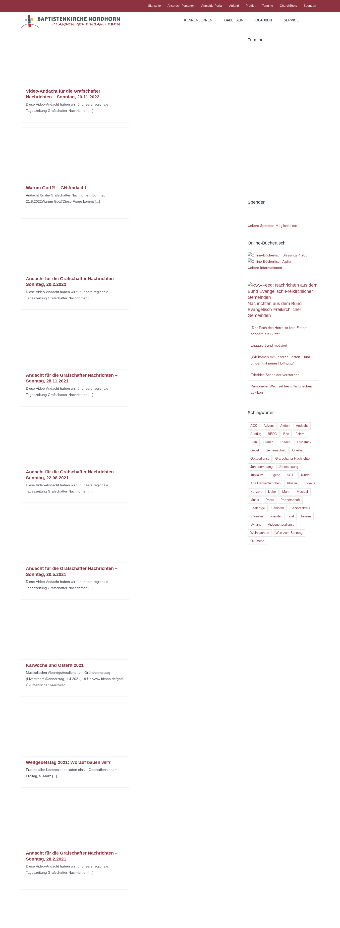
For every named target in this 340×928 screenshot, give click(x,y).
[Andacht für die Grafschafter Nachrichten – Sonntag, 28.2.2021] (75, 820)
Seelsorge (257, 508)
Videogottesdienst (281, 524)
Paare (270, 500)
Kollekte (309, 483)
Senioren (277, 508)
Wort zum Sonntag (289, 533)
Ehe (286, 434)
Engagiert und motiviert (269, 345)
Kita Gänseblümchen (265, 483)
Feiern (299, 434)
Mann (286, 492)
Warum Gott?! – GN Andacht (56, 187)
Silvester (256, 516)
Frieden (285, 442)
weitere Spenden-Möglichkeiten (272, 226)
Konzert (256, 492)
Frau (253, 442)
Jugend (275, 475)
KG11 (291, 475)
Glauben (298, 450)
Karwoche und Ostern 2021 (55, 665)
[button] (312, 20)
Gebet (254, 450)
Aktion (284, 426)
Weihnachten (259, 533)
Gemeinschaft (276, 450)
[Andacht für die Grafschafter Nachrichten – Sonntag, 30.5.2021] (75, 535)
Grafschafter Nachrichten (293, 458)
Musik (254, 500)
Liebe (272, 492)
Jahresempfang (261, 467)
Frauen (268, 442)
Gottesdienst (259, 458)
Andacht (302, 426)
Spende (275, 516)
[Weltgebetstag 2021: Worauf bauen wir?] (75, 729)
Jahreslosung (288, 467)
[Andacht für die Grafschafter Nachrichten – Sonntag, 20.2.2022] (75, 246)
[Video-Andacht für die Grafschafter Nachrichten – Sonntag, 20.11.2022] (75, 58)
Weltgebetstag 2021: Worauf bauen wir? (68, 762)
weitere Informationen (265, 268)
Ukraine (255, 524)
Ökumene (257, 541)
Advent (269, 426)
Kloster (292, 483)
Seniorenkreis (300, 508)
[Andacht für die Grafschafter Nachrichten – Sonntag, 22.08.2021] (75, 439)
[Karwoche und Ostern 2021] (75, 632)
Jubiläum (256, 475)
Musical (302, 492)
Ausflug (255, 434)
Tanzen (305, 516)
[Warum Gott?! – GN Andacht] (75, 155)
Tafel (290, 516)
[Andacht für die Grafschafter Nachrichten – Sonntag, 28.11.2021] (75, 342)
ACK (253, 426)
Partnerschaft (290, 500)
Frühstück (304, 442)
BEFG (272, 434)
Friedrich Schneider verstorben (275, 375)
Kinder (305, 475)
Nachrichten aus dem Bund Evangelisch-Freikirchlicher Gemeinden (275, 309)
